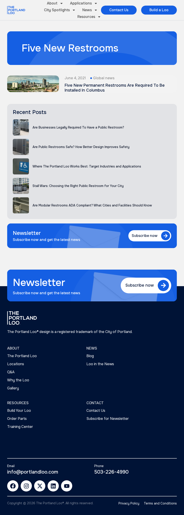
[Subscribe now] (165, 235)
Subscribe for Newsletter (107, 418)
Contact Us (95, 410)
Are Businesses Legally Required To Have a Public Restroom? (78, 127)
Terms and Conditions (160, 503)
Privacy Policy (128, 503)
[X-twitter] (39, 485)
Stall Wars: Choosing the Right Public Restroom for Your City (78, 186)
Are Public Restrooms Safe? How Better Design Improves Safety (81, 147)
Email (11, 466)
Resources (86, 16)
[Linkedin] (53, 485)
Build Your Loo (19, 410)
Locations (15, 364)
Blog (90, 356)
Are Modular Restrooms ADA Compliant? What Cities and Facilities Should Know (92, 205)
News (87, 10)
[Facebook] (12, 485)
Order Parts (17, 418)
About (52, 3)
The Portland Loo (22, 356)
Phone (99, 466)
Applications (81, 3)
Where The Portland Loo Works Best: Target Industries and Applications (87, 166)
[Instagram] (26, 485)
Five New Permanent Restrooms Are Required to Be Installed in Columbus (115, 88)
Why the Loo (18, 380)
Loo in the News (100, 364)
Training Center (20, 426)
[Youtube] (66, 485)
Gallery (13, 388)
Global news (103, 78)
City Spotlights (57, 10)
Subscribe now (145, 235)
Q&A (11, 372)
